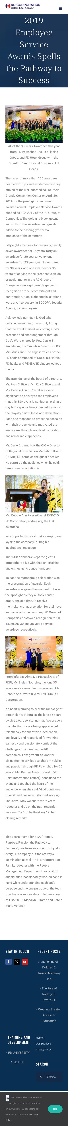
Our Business (43, 1043)
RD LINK (19, 1062)
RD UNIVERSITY (19, 1052)
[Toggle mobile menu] (61, 8)
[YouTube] (25, 962)
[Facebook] (8, 962)
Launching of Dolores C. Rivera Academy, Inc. (49, 970)
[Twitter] (17, 962)
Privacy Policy (43, 1049)
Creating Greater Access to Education (49, 1015)
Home (39, 1037)
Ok (55, 1109)
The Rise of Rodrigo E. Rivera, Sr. (49, 994)
